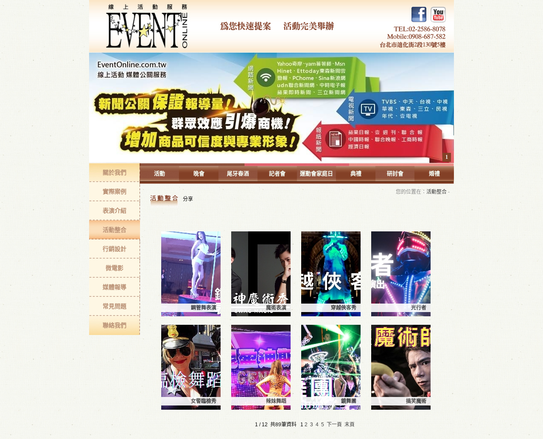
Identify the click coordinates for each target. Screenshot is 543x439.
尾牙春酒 (238, 173)
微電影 (114, 268)
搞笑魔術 (416, 401)
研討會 (395, 173)
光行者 (418, 308)
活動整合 (114, 229)
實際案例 (114, 191)
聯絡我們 (114, 325)
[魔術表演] (261, 315)
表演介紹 (114, 210)
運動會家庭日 (316, 173)
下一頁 (334, 425)
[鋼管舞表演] (191, 315)
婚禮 (434, 173)
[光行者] (401, 315)
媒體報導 (114, 287)
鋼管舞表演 (203, 308)
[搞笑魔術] (401, 408)
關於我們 (114, 172)
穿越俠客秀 (343, 308)
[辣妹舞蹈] (261, 408)
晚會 (198, 173)
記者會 (277, 173)
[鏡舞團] (331, 408)
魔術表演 (276, 308)
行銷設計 (114, 248)
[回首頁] (271, 26)
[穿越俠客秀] (331, 315)
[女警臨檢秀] (191, 408)
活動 (159, 173)
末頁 (349, 425)
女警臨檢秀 (203, 401)
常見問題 (114, 306)
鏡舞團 (348, 401)
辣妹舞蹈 (276, 401)
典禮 (355, 173)
